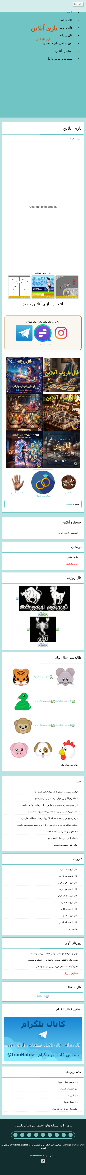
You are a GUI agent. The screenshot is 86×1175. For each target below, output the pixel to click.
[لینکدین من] (15, 1135)
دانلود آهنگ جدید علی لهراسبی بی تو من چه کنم (57, 966)
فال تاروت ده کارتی (69, 909)
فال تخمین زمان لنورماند (67, 1082)
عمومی (69, 504)
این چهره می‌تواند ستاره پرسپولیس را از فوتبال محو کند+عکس (50, 805)
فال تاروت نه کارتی (69, 902)
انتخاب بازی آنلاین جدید (43, 304)
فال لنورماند (72, 1095)
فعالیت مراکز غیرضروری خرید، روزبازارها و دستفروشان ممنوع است (47, 825)
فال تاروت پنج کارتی (68, 889)
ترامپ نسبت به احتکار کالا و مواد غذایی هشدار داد (56, 792)
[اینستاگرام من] (50, 1135)
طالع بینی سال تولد (69, 765)
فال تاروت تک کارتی (68, 869)
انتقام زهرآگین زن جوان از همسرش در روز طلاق (56, 798)
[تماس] (43, 1135)
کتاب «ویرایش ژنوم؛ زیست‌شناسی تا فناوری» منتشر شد (53, 811)
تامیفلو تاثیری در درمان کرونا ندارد (63, 838)
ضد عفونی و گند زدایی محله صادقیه (62, 831)
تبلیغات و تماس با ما (60, 58)
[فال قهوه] (62, 412)
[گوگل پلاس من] (29, 1135)
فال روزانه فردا (71, 1102)
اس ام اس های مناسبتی (57, 43)
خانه (69, 12)
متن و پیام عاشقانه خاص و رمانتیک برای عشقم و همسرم (53, 960)
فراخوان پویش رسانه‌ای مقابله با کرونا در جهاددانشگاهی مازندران (49, 818)
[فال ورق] (24, 449)
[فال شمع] (24, 412)
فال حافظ (66, 20)
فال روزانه (65, 35)
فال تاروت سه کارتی (68, 876)
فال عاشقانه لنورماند (69, 1089)
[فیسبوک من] (57, 1135)
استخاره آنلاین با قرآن (68, 533)
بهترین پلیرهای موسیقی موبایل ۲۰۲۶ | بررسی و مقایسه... (53, 953)
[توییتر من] (36, 1135)
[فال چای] (62, 449)
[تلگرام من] (64, 1135)
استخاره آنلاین (63, 50)
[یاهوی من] (70, 1135)
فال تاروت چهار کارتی (68, 882)
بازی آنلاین (44, 28)
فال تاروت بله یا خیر (68, 922)
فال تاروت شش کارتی (67, 896)
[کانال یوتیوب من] (22, 1135)
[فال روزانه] (24, 375)
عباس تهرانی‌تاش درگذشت (66, 845)
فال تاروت (66, 27)
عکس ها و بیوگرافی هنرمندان (65, 1109)
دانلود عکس (72, 557)
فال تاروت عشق (70, 915)
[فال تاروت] (62, 375)
